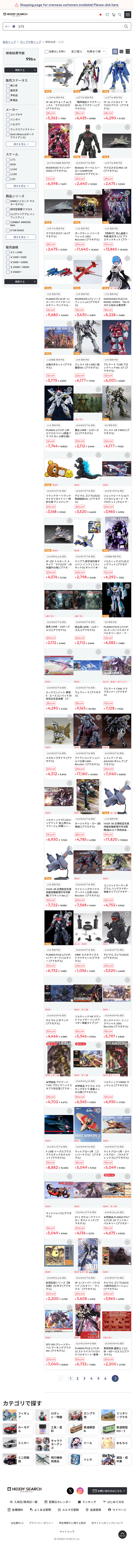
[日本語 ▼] (100, 14)
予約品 (14, 95)
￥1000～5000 (18, 257)
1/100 (13, 174)
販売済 (14, 90)
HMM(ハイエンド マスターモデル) (22, 202)
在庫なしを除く (57, 51)
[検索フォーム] (119, 14)
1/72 (12, 159)
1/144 (13, 169)
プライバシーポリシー (41, 1522)
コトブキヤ (16, 114)
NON (13, 164)
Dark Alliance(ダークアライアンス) (22, 136)
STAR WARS (17, 230)
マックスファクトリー (22, 129)
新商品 (14, 100)
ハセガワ (15, 124)
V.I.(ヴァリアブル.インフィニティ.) (22, 215)
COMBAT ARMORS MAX (20, 223)
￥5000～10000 (19, 262)
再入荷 (14, 85)
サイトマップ (67, 1531)
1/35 (12, 178)
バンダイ (15, 119)
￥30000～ (16, 271)
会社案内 (16, 1522)
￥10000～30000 (19, 266)
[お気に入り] (107, 14)
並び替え (76, 51)
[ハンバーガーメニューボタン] (127, 14)
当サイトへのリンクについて (107, 1522)
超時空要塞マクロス (21, 209)
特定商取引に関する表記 (72, 1522)
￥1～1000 (16, 252)
